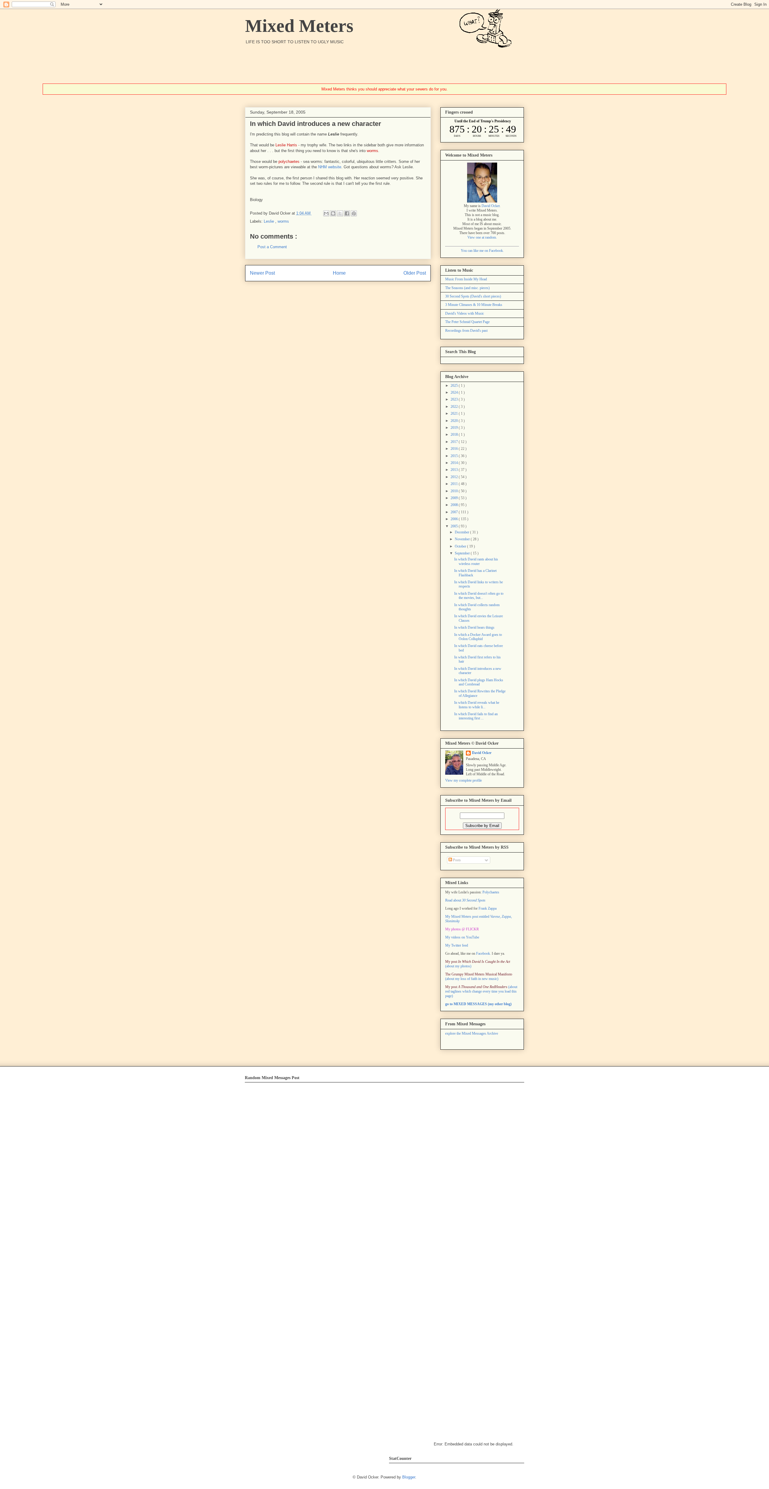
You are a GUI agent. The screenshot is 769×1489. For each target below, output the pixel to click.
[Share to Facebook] (347, 213)
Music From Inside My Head (466, 279)
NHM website (329, 167)
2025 (455, 385)
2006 (455, 519)
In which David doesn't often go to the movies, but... (478, 595)
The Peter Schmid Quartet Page (467, 322)
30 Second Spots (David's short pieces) (473, 296)
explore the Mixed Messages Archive (471, 1033)
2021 (455, 413)
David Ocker (491, 206)
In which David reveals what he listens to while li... (476, 704)
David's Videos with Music (464, 313)
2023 (455, 399)
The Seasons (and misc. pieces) (467, 288)
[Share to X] (340, 213)
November (463, 539)
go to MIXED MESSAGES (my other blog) (478, 1004)
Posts (456, 860)
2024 (455, 392)
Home (339, 273)
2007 (455, 512)
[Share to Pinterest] (354, 213)
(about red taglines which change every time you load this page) (481, 991)
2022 (455, 406)
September (463, 553)
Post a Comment (272, 247)
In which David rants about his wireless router (476, 561)
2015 (455, 456)
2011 (455, 484)
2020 (455, 421)
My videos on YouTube (462, 937)
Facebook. (483, 953)
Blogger (408, 1477)
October (461, 546)
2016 (455, 449)
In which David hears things (474, 627)
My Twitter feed (456, 945)
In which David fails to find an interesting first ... (476, 716)
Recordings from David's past (466, 330)
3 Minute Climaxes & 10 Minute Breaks (473, 305)
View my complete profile (463, 780)
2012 (455, 477)
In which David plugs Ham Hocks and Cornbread (478, 682)
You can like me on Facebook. (482, 251)
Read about (465, 900)
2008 (455, 505)
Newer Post (262, 273)
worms (283, 221)
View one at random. (482, 237)
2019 (455, 428)
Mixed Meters (299, 26)
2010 (455, 491)
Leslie (269, 221)
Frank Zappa (488, 908)
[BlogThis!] (333, 213)
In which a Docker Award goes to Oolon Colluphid (478, 637)
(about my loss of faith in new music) (478, 976)
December (462, 532)
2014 (455, 463)
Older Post (414, 273)
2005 (455, 526)
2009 (455, 498)
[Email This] (326, 213)
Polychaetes (490, 892)
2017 (455, 442)
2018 (455, 434)
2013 (455, 470)
